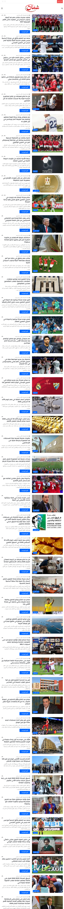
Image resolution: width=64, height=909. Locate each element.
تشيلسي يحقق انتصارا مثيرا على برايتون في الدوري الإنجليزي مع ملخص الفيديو (16, 58)
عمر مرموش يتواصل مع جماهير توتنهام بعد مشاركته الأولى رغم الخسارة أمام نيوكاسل (16, 340)
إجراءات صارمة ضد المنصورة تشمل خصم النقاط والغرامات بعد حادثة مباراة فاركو (16, 460)
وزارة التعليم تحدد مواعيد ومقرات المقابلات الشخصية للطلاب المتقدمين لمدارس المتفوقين (17, 281)
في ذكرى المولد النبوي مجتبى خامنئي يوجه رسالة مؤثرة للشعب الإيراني (17, 840)
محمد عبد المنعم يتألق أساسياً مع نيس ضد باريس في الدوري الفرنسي (17, 821)
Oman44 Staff (26, 15)
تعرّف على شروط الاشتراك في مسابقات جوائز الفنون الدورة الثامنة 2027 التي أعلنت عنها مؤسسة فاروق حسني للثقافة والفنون (16, 520)
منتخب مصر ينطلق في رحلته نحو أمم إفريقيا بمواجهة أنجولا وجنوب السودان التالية (16, 260)
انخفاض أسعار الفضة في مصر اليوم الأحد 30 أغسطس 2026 (16, 400)
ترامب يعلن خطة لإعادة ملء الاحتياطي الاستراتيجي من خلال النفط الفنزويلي (17, 219)
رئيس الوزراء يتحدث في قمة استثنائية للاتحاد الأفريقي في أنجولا (17, 498)
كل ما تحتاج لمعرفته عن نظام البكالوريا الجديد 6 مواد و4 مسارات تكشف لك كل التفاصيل (16, 98)
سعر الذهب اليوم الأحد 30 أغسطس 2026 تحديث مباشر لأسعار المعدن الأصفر (16, 419)
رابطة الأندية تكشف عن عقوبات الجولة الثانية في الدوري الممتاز (16, 159)
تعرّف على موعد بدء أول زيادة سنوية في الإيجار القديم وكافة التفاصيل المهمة (16, 740)
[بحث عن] (62, 9)
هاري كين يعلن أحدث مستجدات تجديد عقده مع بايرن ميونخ (17, 721)
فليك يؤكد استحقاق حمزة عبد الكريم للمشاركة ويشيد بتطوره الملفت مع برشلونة (17, 801)
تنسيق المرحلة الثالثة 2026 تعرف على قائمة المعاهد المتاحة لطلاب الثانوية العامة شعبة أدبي (17, 880)
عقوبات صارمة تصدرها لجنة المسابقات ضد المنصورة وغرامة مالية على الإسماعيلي (16, 440)
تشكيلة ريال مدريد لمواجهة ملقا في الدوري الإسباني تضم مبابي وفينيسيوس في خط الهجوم (16, 361)
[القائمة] (2, 9)
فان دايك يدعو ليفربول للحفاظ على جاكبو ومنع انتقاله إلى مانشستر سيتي (40, 1)
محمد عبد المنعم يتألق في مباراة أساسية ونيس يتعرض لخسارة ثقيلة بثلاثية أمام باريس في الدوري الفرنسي (16, 40)
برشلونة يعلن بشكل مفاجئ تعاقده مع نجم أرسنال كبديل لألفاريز (16, 479)
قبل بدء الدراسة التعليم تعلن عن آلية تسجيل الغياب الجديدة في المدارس (17, 681)
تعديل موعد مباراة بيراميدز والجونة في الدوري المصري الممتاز (16, 320)
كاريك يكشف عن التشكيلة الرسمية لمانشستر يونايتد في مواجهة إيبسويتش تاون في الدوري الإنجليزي (16, 140)
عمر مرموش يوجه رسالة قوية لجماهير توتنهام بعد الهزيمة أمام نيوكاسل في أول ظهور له (16, 119)
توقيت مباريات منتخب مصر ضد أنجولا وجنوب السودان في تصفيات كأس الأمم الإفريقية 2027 (16, 19)
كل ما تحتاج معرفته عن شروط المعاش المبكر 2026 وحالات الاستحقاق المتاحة (17, 560)
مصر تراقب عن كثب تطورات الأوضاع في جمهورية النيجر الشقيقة (16, 179)
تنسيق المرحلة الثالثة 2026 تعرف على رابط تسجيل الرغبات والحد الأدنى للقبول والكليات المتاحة (15, 780)
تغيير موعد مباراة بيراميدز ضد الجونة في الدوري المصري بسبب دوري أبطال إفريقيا (16, 300)
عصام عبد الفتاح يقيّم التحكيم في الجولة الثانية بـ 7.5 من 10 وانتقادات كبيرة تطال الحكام (16, 701)
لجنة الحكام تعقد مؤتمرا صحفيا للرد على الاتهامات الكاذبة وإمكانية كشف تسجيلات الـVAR (16, 642)
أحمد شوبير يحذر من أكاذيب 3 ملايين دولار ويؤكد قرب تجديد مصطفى (16, 860)
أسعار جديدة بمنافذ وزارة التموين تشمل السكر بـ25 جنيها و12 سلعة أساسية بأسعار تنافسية (16, 581)
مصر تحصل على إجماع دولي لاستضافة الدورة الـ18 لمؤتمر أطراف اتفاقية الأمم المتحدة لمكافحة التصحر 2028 (16, 901)
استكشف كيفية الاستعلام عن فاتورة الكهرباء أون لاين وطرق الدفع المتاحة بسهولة (17, 239)
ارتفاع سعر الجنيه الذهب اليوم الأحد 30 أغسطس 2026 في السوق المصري (17, 541)
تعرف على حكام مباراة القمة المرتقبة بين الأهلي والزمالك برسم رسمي (16, 661)
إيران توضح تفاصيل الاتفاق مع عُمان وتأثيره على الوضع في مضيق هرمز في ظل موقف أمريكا (16, 621)
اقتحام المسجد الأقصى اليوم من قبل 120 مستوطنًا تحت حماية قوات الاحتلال (16, 760)
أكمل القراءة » (24, 31)
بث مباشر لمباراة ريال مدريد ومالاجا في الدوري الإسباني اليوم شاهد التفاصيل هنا (16, 381)
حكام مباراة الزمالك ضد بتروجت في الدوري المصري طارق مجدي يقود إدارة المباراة (17, 199)
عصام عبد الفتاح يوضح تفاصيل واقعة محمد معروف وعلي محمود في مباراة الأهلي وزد (17, 601)
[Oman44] (32, 8)
